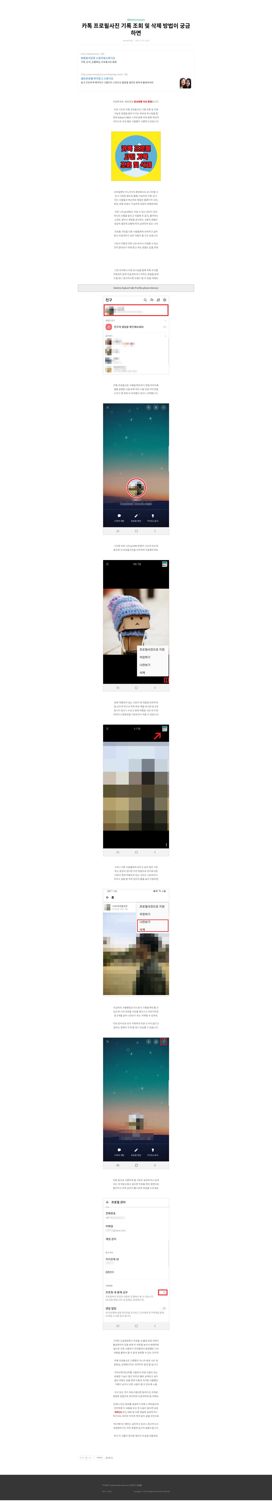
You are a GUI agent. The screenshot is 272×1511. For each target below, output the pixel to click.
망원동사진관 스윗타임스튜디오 (98, 58)
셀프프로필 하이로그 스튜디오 (97, 78)
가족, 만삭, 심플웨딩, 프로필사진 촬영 (99, 62)
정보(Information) (136, 20)
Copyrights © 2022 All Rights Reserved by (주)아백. (152, 1491)
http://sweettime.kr (90, 54)
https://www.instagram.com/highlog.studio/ (102, 74)
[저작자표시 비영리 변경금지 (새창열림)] (109, 1458)
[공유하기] (86, 1458)
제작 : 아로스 (107, 1491)
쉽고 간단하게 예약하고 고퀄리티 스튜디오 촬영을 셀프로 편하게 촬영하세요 (117, 82)
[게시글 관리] (90, 1458)
